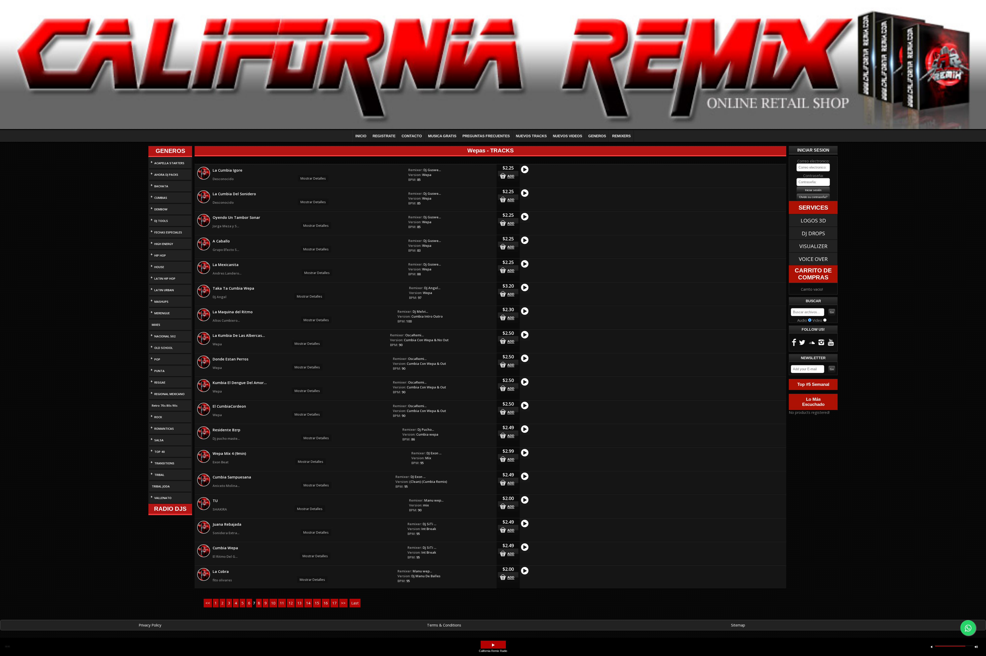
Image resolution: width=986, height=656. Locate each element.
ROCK (158, 417)
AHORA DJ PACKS (166, 175)
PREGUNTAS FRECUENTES (486, 136)
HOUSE (159, 267)
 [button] (493, 645)
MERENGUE (162, 313)
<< (207, 603)
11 (282, 603)
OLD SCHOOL (163, 348)
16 (326, 603)
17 (334, 603)
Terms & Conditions (444, 625)
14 (308, 603)
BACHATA (161, 186)
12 (291, 603)
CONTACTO (412, 136)
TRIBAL (159, 475)
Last (355, 603)
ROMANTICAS (164, 428)
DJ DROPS (813, 233)
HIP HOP (160, 255)
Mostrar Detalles (313, 178)
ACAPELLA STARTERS (169, 163)
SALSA (159, 440)
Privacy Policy (150, 625)
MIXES (156, 325)
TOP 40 (159, 452)
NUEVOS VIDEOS (567, 136)
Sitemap (738, 625)
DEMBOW (160, 209)
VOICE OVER (813, 258)
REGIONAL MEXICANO (169, 394)
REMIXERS (621, 136)
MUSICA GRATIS (442, 136)
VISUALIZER (813, 246)
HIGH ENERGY (163, 244)
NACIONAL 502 (165, 336)
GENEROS (597, 136)
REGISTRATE (384, 136)
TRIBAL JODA (161, 486)
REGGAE (159, 382)
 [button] (931, 646)
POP (157, 359)
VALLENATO (163, 498)
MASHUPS (161, 301)
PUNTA (159, 371)
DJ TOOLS (161, 221)
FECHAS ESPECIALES (168, 232)
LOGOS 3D (813, 220)
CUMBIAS (160, 198)
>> (343, 603)
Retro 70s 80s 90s (164, 405)
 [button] (976, 646)
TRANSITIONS (164, 463)
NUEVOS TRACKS (531, 136)
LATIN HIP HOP (164, 278)
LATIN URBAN (164, 290)
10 (273, 603)
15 (317, 603)
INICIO (360, 136)
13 (299, 603)
